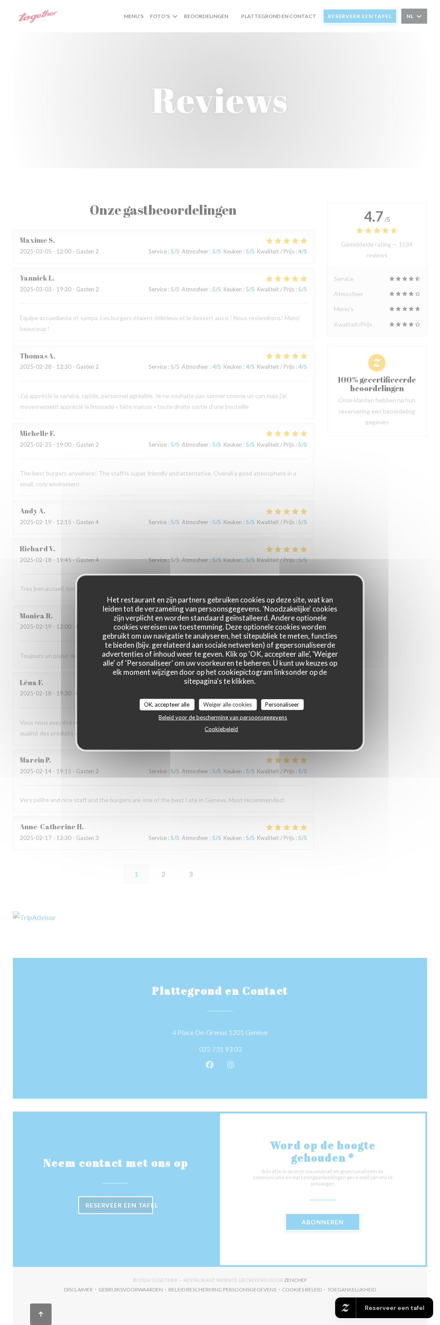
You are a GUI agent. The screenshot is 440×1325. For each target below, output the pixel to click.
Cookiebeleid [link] (221, 729)
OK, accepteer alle (166, 704)
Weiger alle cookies (227, 704)
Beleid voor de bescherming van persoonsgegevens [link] (223, 717)
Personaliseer (282, 704)
